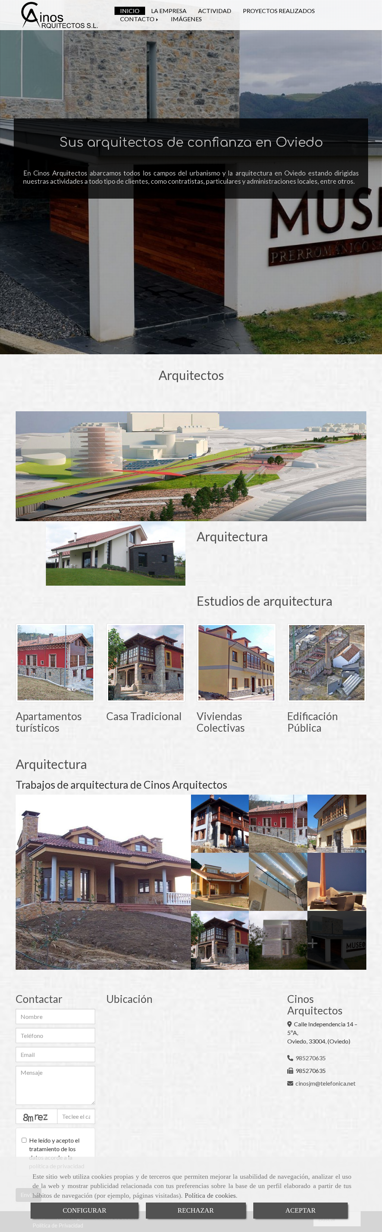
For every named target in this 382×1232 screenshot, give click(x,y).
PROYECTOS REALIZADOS (279, 10)
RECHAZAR (196, 1210)
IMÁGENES (186, 18)
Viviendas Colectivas (221, 722)
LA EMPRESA (169, 10)
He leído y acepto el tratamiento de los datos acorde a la (56, 1153)
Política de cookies (210, 1195)
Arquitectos (191, 375)
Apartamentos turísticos (49, 722)
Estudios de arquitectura (264, 600)
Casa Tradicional (144, 716)
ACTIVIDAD (214, 10)
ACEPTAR (300, 1210)
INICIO (130, 10)
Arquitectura (232, 536)
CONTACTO (138, 18)
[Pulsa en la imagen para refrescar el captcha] (36, 1116)
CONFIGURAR (84, 1210)
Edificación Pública (312, 722)
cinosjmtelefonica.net (325, 1083)
